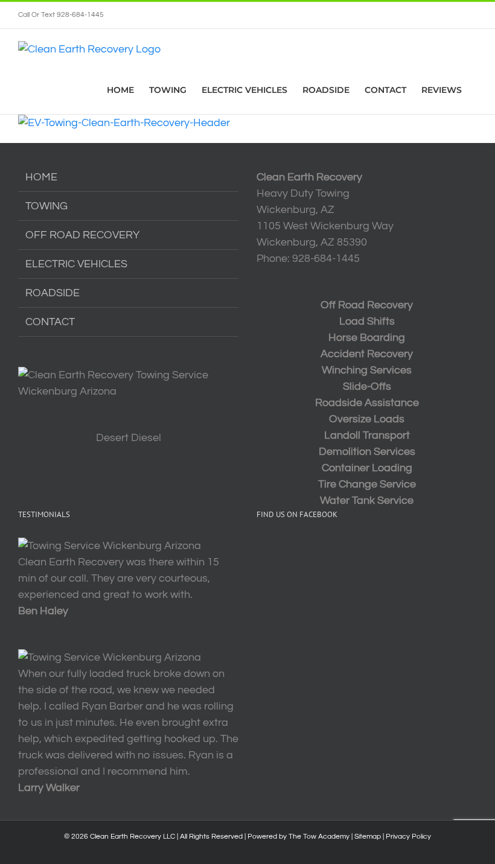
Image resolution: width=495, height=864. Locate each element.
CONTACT (50, 322)
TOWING (46, 206)
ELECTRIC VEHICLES (76, 264)
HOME (41, 177)
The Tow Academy (319, 836)
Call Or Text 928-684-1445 (61, 15)
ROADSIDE (52, 293)
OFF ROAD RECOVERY (82, 235)
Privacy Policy (408, 836)
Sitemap (367, 836)
